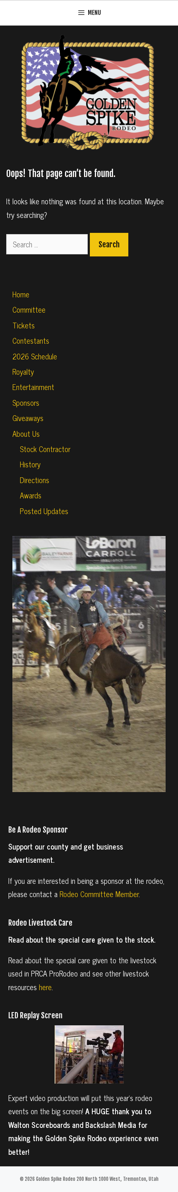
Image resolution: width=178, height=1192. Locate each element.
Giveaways (27, 418)
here (45, 987)
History (30, 464)
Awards (30, 495)
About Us (26, 433)
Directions (34, 480)
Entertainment (33, 387)
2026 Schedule (34, 356)
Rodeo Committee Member (99, 894)
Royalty (23, 371)
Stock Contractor (45, 449)
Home (20, 294)
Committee (29, 309)
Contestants (30, 340)
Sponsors (25, 402)
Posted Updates (44, 511)
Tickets (23, 325)
